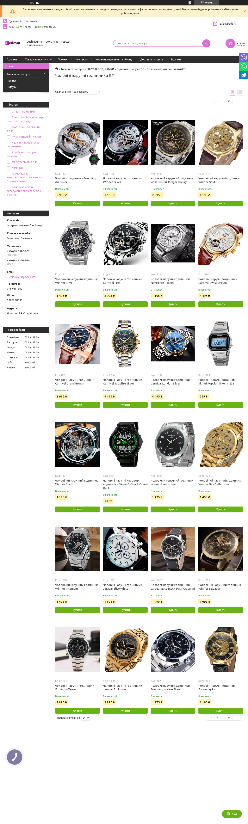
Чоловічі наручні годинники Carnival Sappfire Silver (122, 381)
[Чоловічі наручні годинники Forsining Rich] (220, 650)
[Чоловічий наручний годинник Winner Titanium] (77, 549)
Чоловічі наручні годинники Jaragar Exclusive (122, 687)
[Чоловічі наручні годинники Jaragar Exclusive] (125, 650)
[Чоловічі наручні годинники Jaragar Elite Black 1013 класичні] (173, 549)
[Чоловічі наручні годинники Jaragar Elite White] (125, 549)
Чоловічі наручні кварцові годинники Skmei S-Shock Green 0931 (125, 484)
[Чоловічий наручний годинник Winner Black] (77, 444)
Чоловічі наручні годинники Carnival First (122, 280)
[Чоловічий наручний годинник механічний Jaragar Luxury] (173, 142)
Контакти (82, 59)
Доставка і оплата (151, 59)
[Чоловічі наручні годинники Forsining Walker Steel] (173, 650)
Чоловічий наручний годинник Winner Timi (76, 280)
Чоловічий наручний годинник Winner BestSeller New (219, 482)
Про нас (63, 59)
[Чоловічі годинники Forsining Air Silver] (77, 142)
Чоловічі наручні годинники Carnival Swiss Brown (217, 280)
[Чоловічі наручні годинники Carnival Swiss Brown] (220, 243)
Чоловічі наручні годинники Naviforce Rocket (170, 280)
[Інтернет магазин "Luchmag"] (12, 43)
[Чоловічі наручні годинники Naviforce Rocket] (173, 243)
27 (229, 101)
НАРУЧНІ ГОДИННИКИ (100, 69)
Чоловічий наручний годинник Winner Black (76, 482)
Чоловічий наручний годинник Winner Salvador (219, 586)
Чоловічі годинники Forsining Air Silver (75, 180)
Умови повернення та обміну (114, 59)
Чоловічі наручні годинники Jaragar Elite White (122, 586)
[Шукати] (206, 43)
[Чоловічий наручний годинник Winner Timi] (77, 243)
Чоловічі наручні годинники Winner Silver (122, 180)
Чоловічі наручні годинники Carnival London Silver (170, 381)
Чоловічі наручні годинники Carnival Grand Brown (74, 381)
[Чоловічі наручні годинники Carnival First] (125, 243)
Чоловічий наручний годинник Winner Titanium (76, 586)
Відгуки (176, 59)
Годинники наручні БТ (130, 69)
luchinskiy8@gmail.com (21, 277)
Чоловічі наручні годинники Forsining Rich (217, 687)
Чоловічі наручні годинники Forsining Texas (74, 687)
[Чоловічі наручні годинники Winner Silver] (125, 142)
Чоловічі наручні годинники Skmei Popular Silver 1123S (217, 381)
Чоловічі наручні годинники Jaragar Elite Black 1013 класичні (173, 586)
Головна (12, 59)
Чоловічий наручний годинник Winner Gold (219, 180)
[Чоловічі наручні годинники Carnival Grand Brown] (77, 344)
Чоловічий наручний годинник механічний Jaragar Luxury (172, 180)
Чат (234, 813)
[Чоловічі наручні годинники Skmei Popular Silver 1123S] (220, 344)
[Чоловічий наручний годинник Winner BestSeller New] (220, 444)
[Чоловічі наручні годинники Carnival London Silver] (173, 344)
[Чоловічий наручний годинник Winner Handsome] (173, 444)
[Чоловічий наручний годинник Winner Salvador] (220, 549)
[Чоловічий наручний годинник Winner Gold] (220, 142)
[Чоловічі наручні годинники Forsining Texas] (77, 650)
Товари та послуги (36, 59)
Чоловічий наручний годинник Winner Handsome (172, 482)
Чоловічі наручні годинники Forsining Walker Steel (170, 687)
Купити (77, 203)
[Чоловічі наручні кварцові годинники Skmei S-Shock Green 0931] (125, 444)
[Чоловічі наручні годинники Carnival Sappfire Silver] (125, 344)
